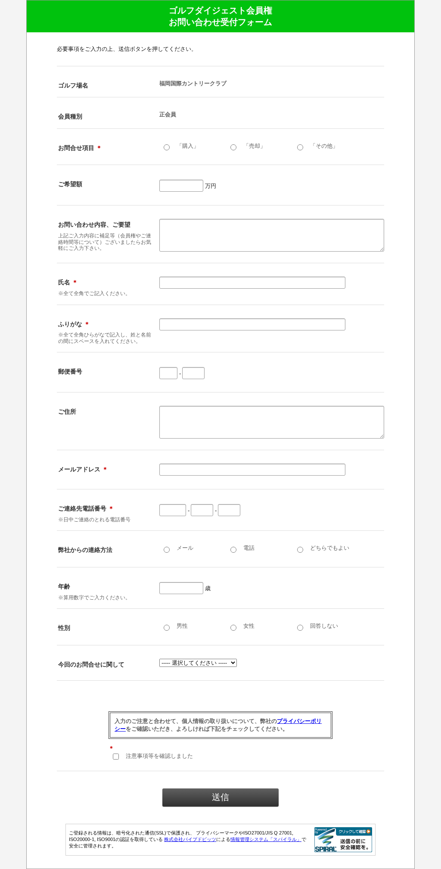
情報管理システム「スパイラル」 (265, 839)
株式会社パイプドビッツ (190, 839)
